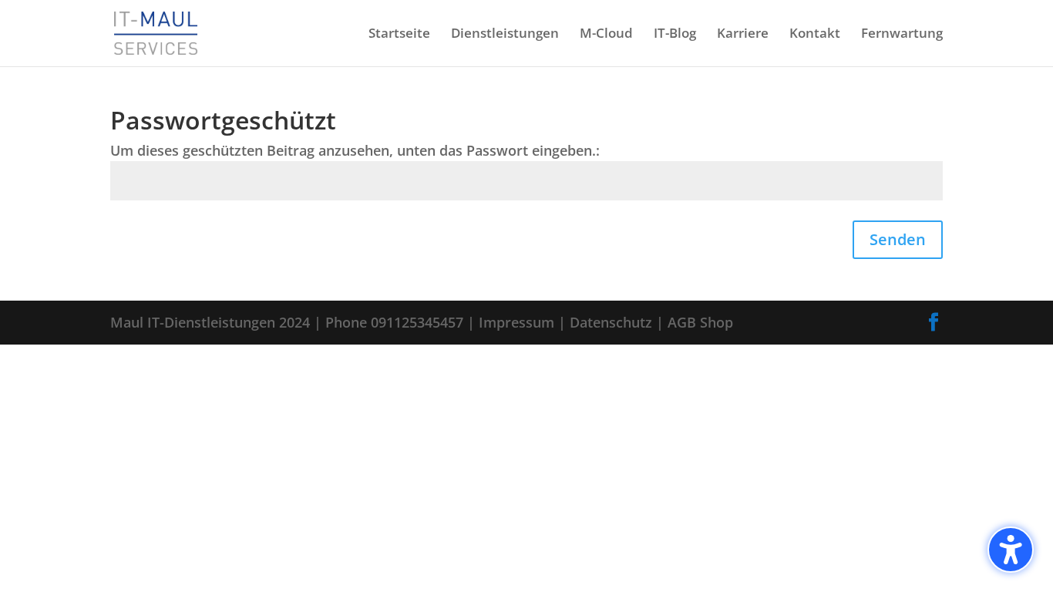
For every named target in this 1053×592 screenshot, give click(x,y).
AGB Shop (700, 322)
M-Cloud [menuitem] (606, 35)
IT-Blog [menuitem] (675, 35)
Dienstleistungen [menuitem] (505, 35)
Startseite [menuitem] (399, 35)
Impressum (516, 322)
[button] (1010, 549)
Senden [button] (898, 239)
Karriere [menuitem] (743, 35)
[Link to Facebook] (933, 322)
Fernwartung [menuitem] (902, 35)
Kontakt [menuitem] (814, 35)
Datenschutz (611, 322)
